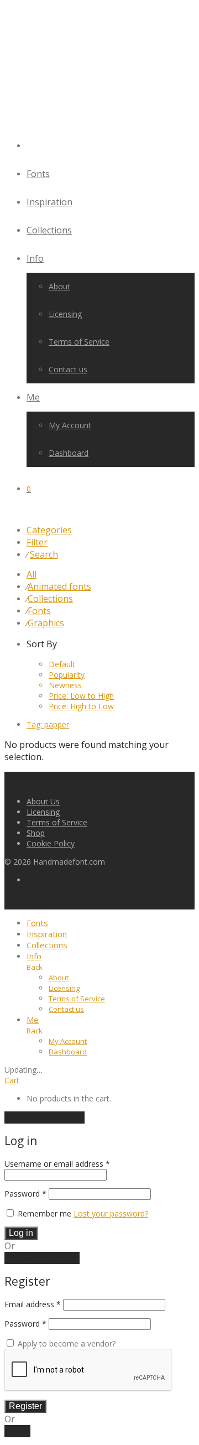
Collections (49, 230)
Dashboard (68, 453)
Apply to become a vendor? (65, 1343)
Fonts (38, 174)
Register (25, 1406)
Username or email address (57, 1163)
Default (62, 664)
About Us (43, 801)
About (59, 286)
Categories (49, 530)
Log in (21, 1233)
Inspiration (49, 202)
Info (35, 258)
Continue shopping (44, 1117)
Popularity (67, 674)
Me (33, 397)
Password (25, 1193)
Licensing (65, 314)
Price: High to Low (81, 706)
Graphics (46, 623)
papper (48, 724)
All (31, 574)
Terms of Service (79, 341)
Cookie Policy (51, 843)
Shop (36, 833)
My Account (70, 425)
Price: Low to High (81, 695)
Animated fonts (59, 586)
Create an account (42, 1258)
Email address (32, 1304)
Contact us (68, 369)
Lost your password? (111, 1213)
